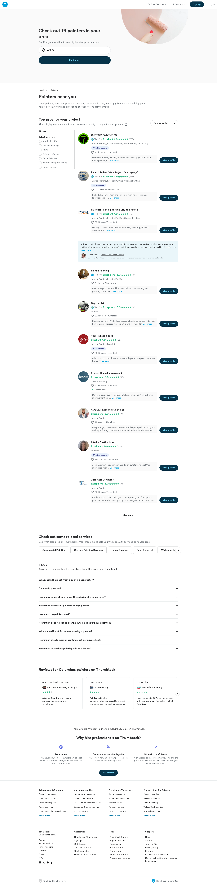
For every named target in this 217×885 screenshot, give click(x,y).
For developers (46, 847)
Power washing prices (48, 807)
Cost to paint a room (48, 798)
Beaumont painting (151, 798)
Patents (149, 851)
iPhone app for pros (119, 854)
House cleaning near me (118, 798)
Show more (44, 815)
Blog (41, 857)
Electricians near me (117, 811)
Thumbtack (43, 90)
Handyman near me (116, 794)
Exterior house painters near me (87, 803)
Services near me (82, 847)
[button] (96, 139)
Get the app (80, 844)
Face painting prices (47, 794)
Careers (42, 850)
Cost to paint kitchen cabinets (52, 811)
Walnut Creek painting (153, 807)
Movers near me (115, 803)
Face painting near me (83, 798)
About (42, 840)
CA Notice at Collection (156, 854)
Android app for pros (120, 858)
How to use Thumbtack (85, 837)
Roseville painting (151, 794)
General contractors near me (86, 807)
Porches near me (81, 811)
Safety (148, 840)
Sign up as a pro (117, 840)
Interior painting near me (84, 794)
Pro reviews (115, 851)
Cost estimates (81, 851)
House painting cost (48, 803)
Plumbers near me (116, 807)
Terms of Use (151, 844)
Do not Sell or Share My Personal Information (161, 859)
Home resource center (85, 854)
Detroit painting (150, 803)
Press (41, 854)
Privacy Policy (151, 847)
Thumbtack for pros (119, 837)
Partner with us (46, 843)
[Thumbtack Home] (5, 4)
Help (147, 837)
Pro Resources (117, 847)
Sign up (78, 840)
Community (115, 844)
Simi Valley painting (151, 811)
